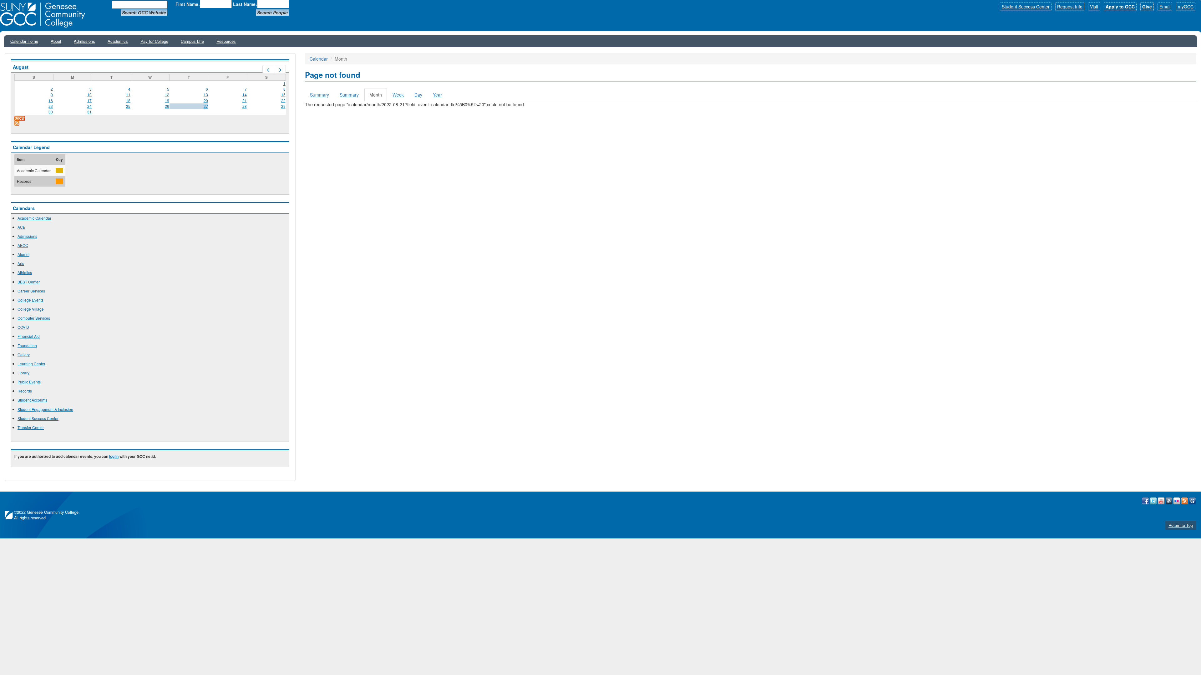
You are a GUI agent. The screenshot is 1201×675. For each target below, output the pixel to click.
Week (398, 95)
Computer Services (34, 318)
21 (244, 100)
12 (167, 94)
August (20, 67)
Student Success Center (1026, 6)
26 (167, 106)
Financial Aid (29, 336)
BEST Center (29, 281)
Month (378, 96)
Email (1164, 6)
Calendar (319, 59)
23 (50, 106)
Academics (118, 41)
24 (89, 106)
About (56, 41)
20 (206, 100)
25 (128, 106)
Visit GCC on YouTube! (1161, 501)
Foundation (27, 345)
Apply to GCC (1120, 6)
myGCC (1185, 6)
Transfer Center (31, 427)
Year (437, 95)
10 (89, 94)
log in (114, 456)
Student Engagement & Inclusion (45, 409)
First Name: (187, 4)
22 (283, 100)
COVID (23, 327)
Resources (226, 41)
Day (418, 95)
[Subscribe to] (150, 123)
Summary (319, 95)
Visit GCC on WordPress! (1169, 501)
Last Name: (245, 4)
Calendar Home (24, 41)
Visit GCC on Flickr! (1176, 501)
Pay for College (154, 41)
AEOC (23, 245)
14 (244, 94)
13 (206, 94)
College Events (30, 299)
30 (50, 111)
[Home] (44, 15)
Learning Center (31, 363)
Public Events (29, 381)
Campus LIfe (192, 41)
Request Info (1069, 6)
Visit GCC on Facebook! (1145, 501)
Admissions (84, 41)
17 (89, 100)
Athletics (25, 272)
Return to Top (1180, 525)
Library (23, 372)
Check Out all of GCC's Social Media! (1192, 501)
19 (167, 100)
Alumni (23, 254)
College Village (31, 309)
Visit (1094, 6)
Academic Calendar (34, 218)
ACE (21, 227)
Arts (21, 263)
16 (50, 100)
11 (128, 94)
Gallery (24, 354)
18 (128, 100)
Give (1147, 6)
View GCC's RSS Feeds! (1184, 501)
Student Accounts (32, 399)
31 (89, 111)
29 (283, 106)
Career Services (31, 290)
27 (206, 106)
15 (283, 94)
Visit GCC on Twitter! (1153, 501)
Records (25, 390)
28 (244, 106)
